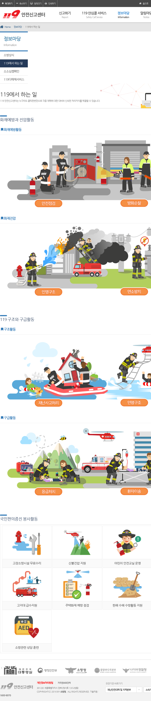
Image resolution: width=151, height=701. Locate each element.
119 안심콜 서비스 (94, 14)
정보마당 (123, 14)
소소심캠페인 (11, 71)
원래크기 (37, 3)
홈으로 (145, 3)
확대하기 (8, 3)
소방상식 (9, 55)
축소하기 (23, 3)
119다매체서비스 (14, 79)
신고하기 (65, 14)
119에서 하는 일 (13, 63)
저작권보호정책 (64, 682)
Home (7, 26)
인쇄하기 (52, 3)
